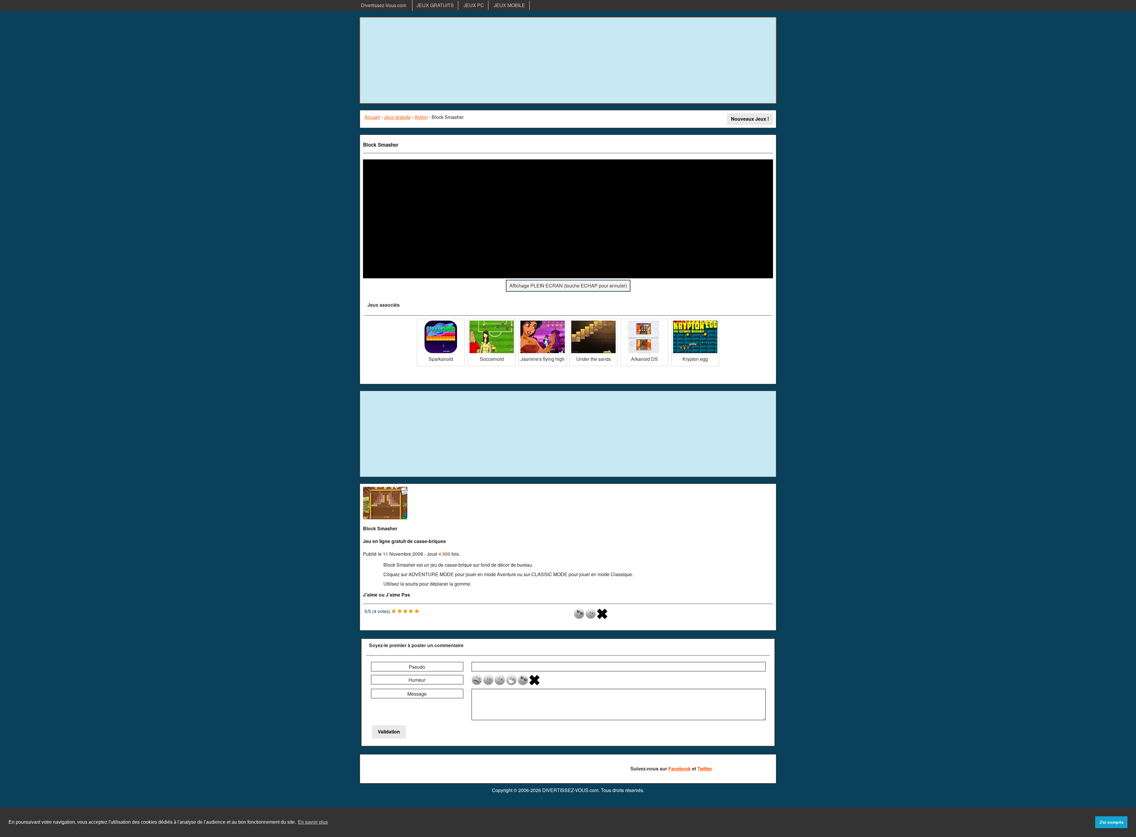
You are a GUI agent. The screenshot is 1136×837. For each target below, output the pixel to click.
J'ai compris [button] (1111, 822)
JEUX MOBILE (509, 5)
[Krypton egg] (695, 321)
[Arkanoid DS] (644, 321)
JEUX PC (474, 5)
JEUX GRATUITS (435, 5)
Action (421, 117)
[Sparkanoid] (440, 321)
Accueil (372, 117)
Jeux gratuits (397, 117)
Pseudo (417, 666)
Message (417, 693)
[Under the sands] (593, 321)
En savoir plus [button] (313, 822)
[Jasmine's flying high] (542, 321)
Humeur (417, 679)
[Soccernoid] (491, 321)
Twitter (704, 768)
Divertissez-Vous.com (383, 5)
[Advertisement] (568, 60)
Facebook (679, 768)
